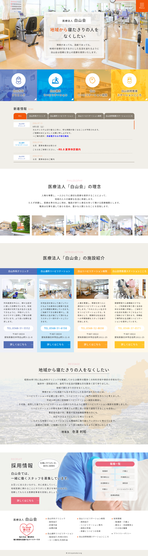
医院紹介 (53, 522)
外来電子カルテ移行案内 (58, 136)
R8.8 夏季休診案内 (70, 149)
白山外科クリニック (56, 518)
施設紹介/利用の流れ (58, 537)
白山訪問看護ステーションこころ (93, 536)
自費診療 (53, 528)
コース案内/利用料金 (58, 540)
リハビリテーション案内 (92, 525)
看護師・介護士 (122, 522)
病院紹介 (85, 522)
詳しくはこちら (18, 344)
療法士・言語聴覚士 (124, 525)
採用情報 (117, 518)
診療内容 (53, 525)
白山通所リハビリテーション (60, 533)
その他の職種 (121, 528)
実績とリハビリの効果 (91, 531)
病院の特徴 (86, 528)
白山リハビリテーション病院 (91, 518)
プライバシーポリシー (122, 533)
